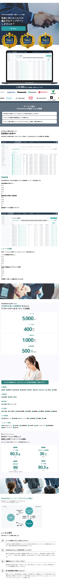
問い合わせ (13, 28)
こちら (49, 576)
